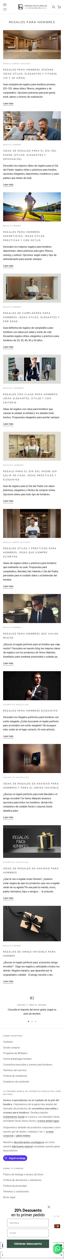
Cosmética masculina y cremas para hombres (27, 1064)
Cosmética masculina (16, 705)
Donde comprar (11, 1047)
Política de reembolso (15, 1075)
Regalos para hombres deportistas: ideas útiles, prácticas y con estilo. (24, 236)
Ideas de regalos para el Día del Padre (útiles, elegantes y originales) (30, 155)
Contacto (8, 1041)
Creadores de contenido (16, 1081)
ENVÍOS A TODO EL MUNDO (32, 1005)
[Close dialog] (49, 1207)
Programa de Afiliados (15, 1053)
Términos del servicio (15, 1070)
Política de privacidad (15, 1185)
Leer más (8, 103)
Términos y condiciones (16, 1191)
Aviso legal (9, 1197)
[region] (32, 1006)
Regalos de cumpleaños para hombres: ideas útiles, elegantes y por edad (31, 317)
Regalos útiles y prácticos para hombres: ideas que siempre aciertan (30, 552)
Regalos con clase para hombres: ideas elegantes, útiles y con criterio (30, 398)
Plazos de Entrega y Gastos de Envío (23, 1174)
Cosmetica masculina (16, 777)
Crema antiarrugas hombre (17, 1058)
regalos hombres (13, 388)
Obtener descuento (28, 1244)
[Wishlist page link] (6, 9)
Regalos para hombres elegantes (30, 710)
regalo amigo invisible (17, 63)
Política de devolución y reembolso (22, 1180)
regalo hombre (12, 145)
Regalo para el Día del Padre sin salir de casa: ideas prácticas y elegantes (30, 475)
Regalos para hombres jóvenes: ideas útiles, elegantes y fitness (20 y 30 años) (30, 74)
